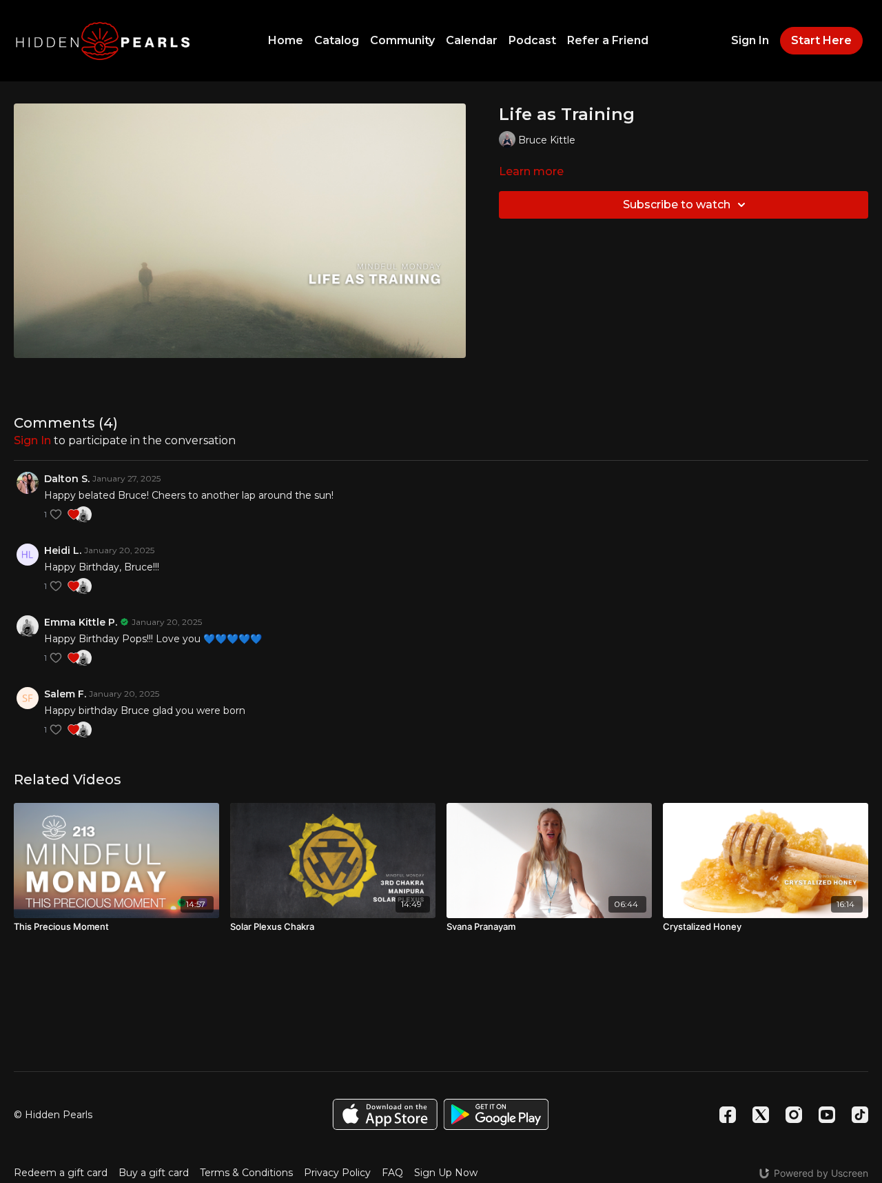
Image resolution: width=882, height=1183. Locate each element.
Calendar (472, 40)
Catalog (336, 40)
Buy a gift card (154, 1172)
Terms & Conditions (246, 1172)
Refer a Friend (607, 40)
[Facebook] (727, 1114)
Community (402, 40)
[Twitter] (760, 1114)
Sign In (750, 40)
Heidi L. (62, 550)
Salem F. (65, 694)
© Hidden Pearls (53, 1115)
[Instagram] (794, 1114)
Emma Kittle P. (80, 622)
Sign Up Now (446, 1172)
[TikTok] (860, 1114)
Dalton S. (67, 479)
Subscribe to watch (676, 204)
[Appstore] (385, 1114)
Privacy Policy (337, 1172)
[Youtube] (827, 1114)
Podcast (532, 40)
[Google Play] (496, 1114)
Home (285, 40)
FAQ (392, 1172)
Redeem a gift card (60, 1172)
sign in (32, 440)
